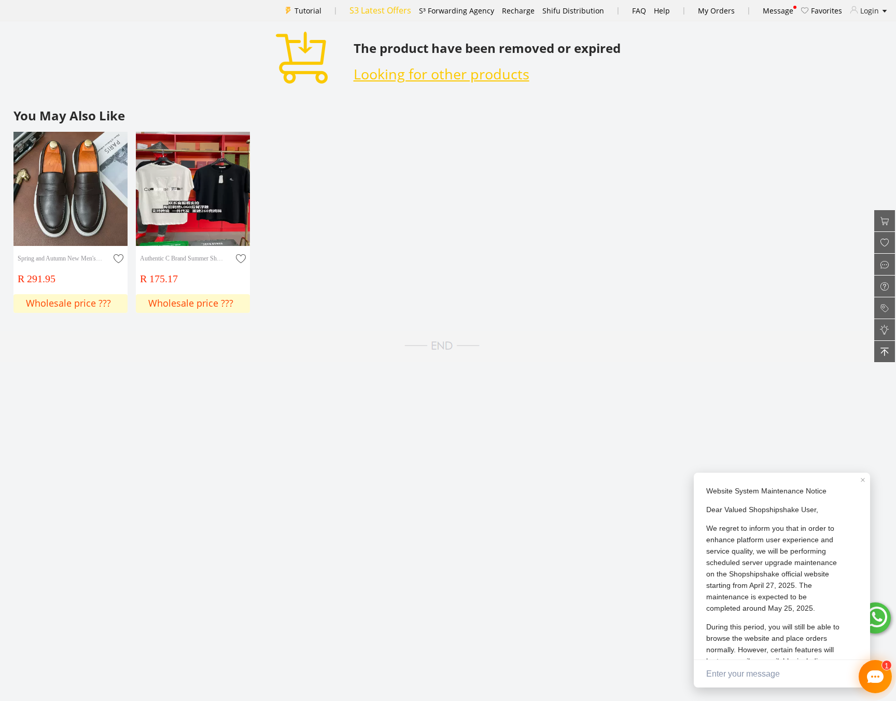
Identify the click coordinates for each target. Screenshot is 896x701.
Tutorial (308, 11)
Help (662, 11)
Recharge (518, 11)
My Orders (716, 11)
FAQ (639, 11)
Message (778, 11)
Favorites (825, 11)
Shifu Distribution (573, 11)
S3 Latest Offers (380, 10)
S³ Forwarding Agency (456, 11)
